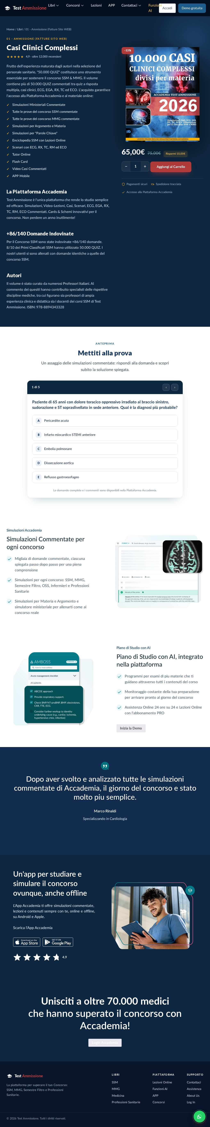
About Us (193, 1095)
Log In (191, 1102)
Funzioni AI (160, 1089)
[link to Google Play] (58, 942)
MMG (116, 1089)
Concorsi (159, 1102)
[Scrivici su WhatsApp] (199, 1116)
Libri (20, 29)
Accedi (167, 8)
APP (155, 1095)
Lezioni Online (162, 1082)
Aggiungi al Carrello (171, 166)
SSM (115, 1082)
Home (10, 29)
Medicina (118, 1095)
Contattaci (194, 1082)
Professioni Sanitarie (126, 1102)
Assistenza (194, 1089)
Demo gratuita (192, 8)
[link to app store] (26, 942)
